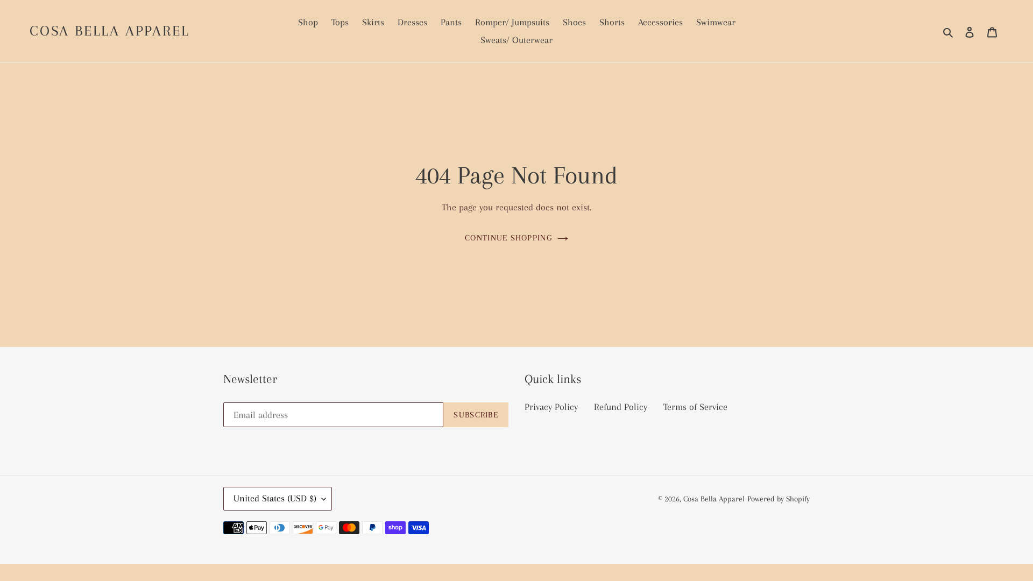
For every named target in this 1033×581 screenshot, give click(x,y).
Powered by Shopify (778, 498)
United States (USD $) (275, 498)
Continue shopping (508, 238)
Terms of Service (695, 406)
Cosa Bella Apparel (109, 31)
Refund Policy (620, 406)
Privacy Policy (551, 406)
